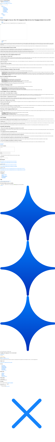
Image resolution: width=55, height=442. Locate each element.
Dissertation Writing (4, 176)
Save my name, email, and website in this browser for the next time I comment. (10, 155)
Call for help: (1, 1)
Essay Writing (4, 177)
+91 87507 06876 (6, 1)
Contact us (1, 185)
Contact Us (1, 17)
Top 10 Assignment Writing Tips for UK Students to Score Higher (8, 166)
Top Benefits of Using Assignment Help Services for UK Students (8, 162)
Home (2, 21)
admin (2, 41)
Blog (2, 22)
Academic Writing (4, 174)
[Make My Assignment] (3, 3)
